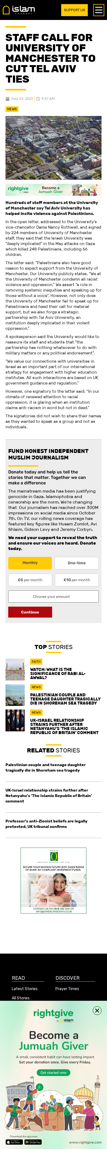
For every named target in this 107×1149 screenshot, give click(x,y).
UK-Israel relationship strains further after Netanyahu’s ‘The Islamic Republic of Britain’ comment (64, 726)
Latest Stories (25, 989)
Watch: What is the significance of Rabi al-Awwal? (58, 673)
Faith (36, 662)
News (12, 109)
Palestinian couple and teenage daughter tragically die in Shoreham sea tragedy (65, 699)
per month (30, 579)
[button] (97, 1010)
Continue (30, 612)
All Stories (21, 998)
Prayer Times (67, 989)
